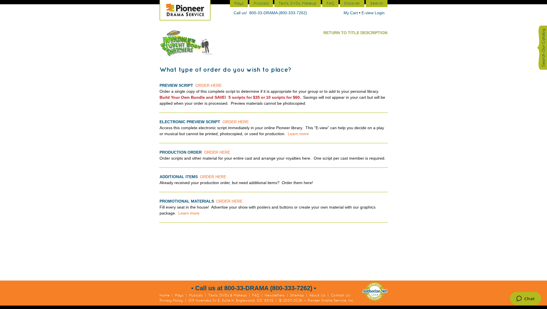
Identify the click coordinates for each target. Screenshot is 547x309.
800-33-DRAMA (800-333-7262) (278, 13)
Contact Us (340, 295)
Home (165, 295)
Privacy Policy (171, 300)
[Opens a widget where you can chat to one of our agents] (525, 299)
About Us (317, 295)
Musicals (196, 295)
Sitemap (297, 295)
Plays (179, 295)
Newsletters (275, 295)
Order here (208, 85)
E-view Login (373, 13)
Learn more (298, 133)
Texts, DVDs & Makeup (227, 295)
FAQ (255, 295)
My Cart (351, 13)
